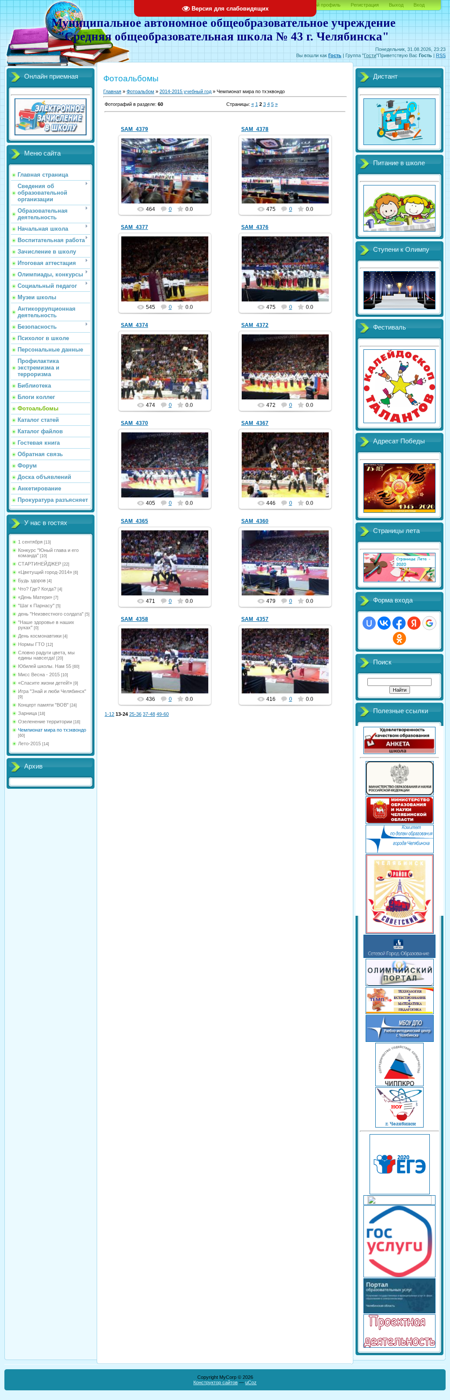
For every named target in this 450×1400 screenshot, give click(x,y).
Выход (396, 4)
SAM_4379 (134, 129)
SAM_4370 (134, 423)
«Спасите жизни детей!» (45, 682)
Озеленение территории (45, 721)
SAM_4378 (255, 129)
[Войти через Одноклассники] (399, 638)
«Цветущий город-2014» (45, 572)
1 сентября (30, 541)
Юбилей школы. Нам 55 (44, 666)
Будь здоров (32, 580)
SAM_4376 (255, 227)
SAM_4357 (255, 619)
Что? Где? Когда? (37, 588)
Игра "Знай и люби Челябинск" (52, 691)
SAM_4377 (134, 227)
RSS (441, 55)
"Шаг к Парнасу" (36, 605)
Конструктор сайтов (215, 1382)
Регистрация (365, 4)
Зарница (27, 713)
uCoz (251, 1382)
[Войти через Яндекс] (414, 623)
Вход (419, 4)
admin (168, 178)
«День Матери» (35, 597)
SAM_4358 (134, 619)
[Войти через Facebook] (399, 623)
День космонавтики (40, 635)
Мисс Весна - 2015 (39, 674)
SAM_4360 (255, 521)
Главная (112, 91)
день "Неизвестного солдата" (50, 614)
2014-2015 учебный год (185, 91)
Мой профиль (325, 4)
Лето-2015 (29, 743)
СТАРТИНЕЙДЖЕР (39, 563)
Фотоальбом (140, 91)
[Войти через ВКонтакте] (384, 623)
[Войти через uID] (369, 623)
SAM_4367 (255, 423)
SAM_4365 (134, 521)
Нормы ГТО (31, 644)
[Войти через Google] (429, 623)
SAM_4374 (134, 325)
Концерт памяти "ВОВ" (43, 704)
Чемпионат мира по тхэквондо (52, 730)
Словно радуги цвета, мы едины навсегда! (46, 655)
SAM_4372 (255, 325)
